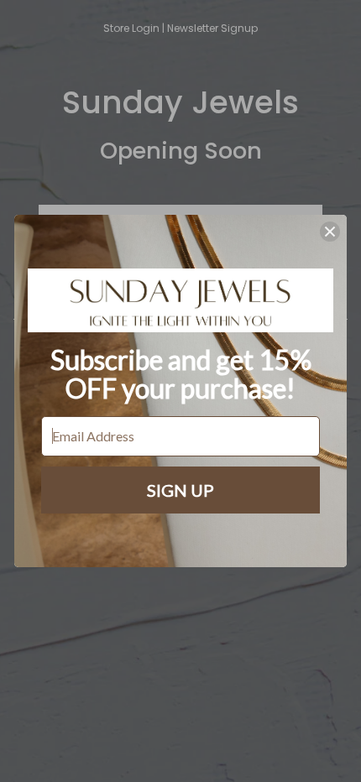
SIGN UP (180, 490)
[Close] (330, 232)
